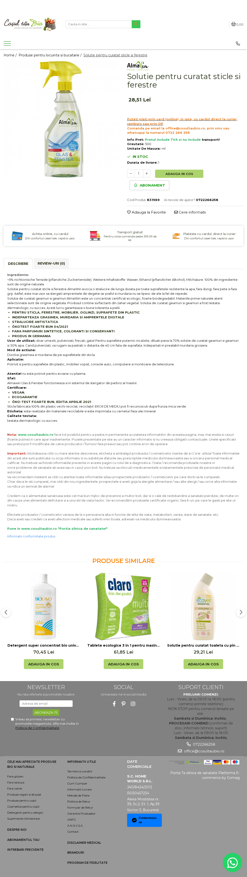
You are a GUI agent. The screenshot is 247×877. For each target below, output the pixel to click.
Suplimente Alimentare (23, 818)
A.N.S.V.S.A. (75, 825)
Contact (73, 831)
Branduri (75, 852)
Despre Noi (17, 829)
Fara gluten (15, 776)
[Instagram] (133, 704)
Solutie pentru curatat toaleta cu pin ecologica (203, 645)
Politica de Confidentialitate (37, 728)
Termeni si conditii (79, 771)
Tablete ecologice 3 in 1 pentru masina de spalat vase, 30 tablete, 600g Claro (123, 645)
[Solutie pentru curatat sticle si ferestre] (62, 119)
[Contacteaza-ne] (238, 43)
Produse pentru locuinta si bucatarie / (50, 55)
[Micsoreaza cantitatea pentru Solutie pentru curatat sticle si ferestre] (130, 173)
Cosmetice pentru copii (23, 806)
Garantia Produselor (81, 813)
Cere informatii (192, 212)
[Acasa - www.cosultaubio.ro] (31, 24)
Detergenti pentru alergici (25, 812)
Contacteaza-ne (148, 820)
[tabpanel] (62, 119)
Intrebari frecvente (25, 849)
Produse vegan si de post (24, 794)
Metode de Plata (78, 795)
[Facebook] (114, 704)
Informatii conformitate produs (31, 536)
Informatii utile (81, 761)
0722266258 (203, 744)
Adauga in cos (179, 174)
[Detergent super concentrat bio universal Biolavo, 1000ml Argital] (43, 606)
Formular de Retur (80, 807)
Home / (11, 55)
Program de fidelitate (87, 862)
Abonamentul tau (23, 840)
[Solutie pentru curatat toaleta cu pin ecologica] (203, 606)
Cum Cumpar (77, 783)
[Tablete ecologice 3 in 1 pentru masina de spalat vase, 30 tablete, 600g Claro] (123, 606)
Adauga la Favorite (148, 212)
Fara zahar (14, 788)
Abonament (152, 185)
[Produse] (8, 44)
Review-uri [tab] (51, 263)
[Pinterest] (123, 704)
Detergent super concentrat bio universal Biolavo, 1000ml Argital (43, 645)
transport (210, 139)
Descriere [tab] (18, 263)
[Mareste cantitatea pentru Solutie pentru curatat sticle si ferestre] (146, 173)
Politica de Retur (78, 801)
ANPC (71, 819)
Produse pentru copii (21, 800)
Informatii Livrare (79, 789)
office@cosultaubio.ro (203, 751)
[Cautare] (136, 24)
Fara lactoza (15, 782)
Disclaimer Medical (84, 842)
